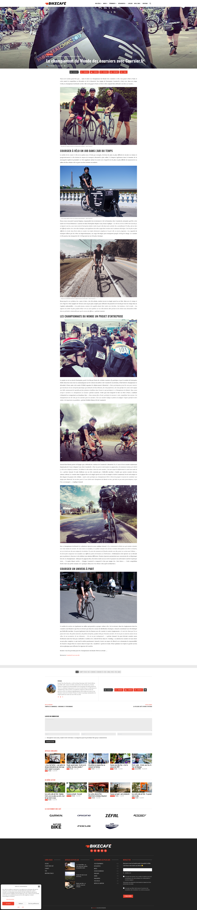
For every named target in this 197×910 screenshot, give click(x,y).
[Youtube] (98, 850)
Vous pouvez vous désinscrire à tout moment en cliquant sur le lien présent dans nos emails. (137, 883)
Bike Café (94, 907)
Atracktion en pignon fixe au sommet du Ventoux (96, 766)
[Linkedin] (102, 850)
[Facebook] (58, 696)
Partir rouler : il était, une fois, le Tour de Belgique (141, 766)
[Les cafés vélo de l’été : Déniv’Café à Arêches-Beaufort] (98, 787)
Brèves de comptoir (69, 796)
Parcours (90, 769)
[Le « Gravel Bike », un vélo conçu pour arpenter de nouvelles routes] (70, 866)
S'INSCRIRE (128, 896)
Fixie (105, 672)
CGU (18, 907)
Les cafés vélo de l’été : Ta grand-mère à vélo (142, 795)
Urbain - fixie (111, 769)
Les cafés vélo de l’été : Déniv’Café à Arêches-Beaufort (97, 795)
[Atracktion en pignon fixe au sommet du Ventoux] (98, 758)
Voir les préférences (33, 903)
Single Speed (111, 672)
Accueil (47, 56)
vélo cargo (118, 672)
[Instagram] (60, 696)
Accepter (8, 903)
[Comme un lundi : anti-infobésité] (120, 787)
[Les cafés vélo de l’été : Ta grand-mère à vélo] (142, 787)
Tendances (46, 770)
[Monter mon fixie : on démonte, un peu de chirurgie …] (70, 885)
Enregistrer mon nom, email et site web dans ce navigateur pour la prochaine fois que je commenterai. (77, 738)
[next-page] (48, 774)
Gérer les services (10, 899)
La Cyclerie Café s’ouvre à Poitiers (142, 706)
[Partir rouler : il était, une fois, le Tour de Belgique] (142, 758)
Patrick (52, 66)
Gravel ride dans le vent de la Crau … (81, 875)
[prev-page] (46, 774)
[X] (62, 696)
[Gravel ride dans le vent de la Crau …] (70, 876)
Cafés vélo (46, 799)
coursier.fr (100, 672)
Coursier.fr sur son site (73, 655)
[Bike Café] (55, 3)
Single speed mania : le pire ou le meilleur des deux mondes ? (76, 766)
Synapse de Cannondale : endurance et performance (59, 706)
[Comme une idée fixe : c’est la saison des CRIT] (120, 758)
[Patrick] (47, 66)
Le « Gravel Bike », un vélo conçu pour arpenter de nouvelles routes (81, 866)
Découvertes (50, 54)
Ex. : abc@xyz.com (127, 872)
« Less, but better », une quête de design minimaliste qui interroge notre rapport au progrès (55, 767)
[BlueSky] (105, 850)
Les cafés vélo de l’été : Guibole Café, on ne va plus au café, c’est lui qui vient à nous (55, 796)
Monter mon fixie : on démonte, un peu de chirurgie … (81, 884)
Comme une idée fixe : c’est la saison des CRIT (119, 766)
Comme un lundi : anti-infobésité (120, 794)
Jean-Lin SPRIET (138, 768)
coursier (93, 672)
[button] (39, 886)
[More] (145, 689)
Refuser (21, 903)
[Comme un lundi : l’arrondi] (77, 787)
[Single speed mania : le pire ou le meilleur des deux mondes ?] (77, 758)
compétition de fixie (85, 672)
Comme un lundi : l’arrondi (74, 794)
